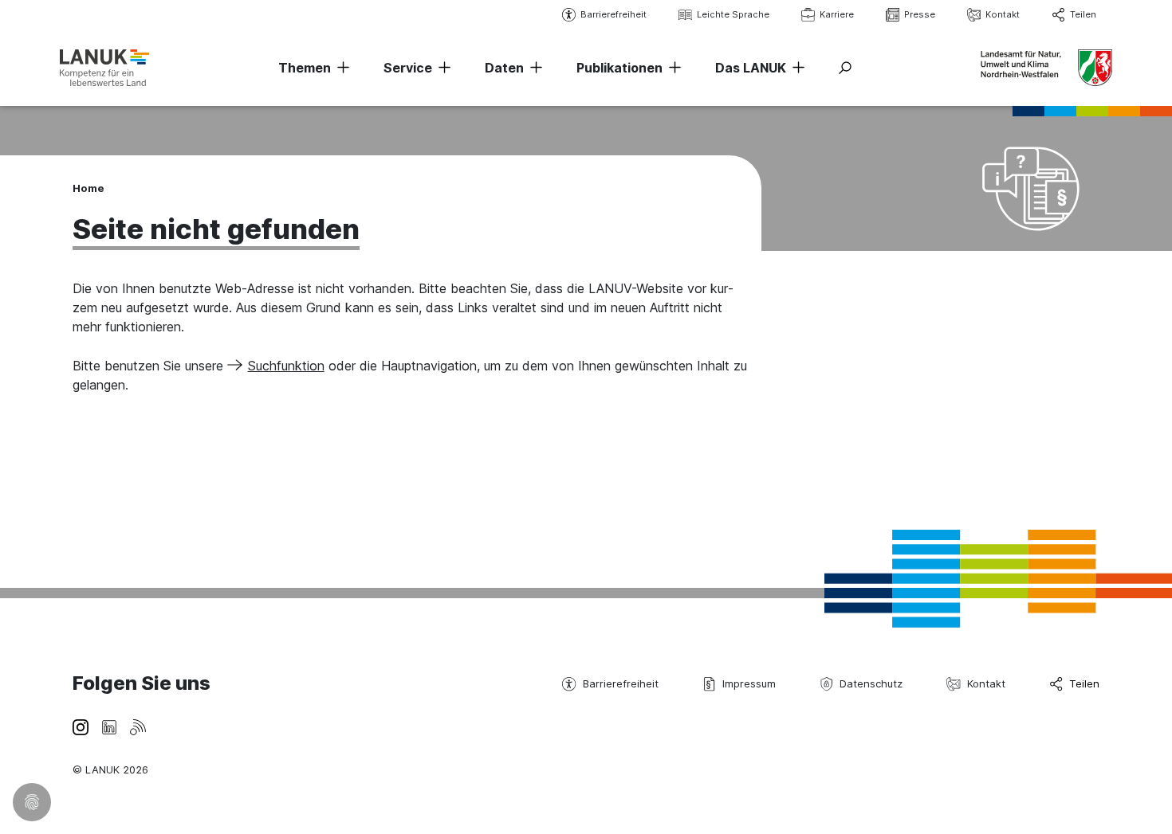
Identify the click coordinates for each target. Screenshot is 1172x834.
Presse (919, 14)
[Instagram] (80, 725)
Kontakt (1002, 14)
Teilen (1083, 14)
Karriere (837, 14)
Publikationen (619, 68)
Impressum (749, 683)
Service (407, 68)
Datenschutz (871, 683)
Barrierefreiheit (613, 14)
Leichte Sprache (733, 14)
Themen (304, 68)
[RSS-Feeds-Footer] (138, 725)
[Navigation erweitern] (340, 67)
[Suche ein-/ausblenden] (845, 67)
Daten (504, 68)
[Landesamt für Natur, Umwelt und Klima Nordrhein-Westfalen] (104, 67)
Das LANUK (750, 68)
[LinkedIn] (109, 725)
